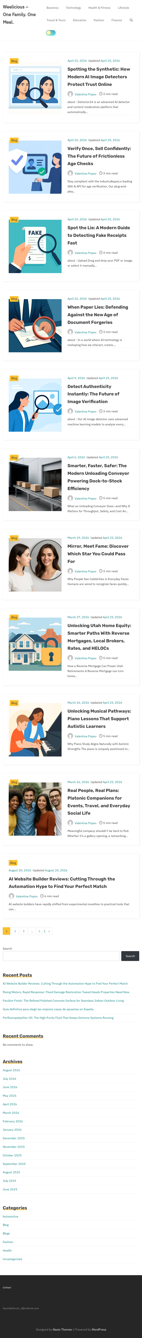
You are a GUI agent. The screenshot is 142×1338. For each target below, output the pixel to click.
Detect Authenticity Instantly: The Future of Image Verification (93, 394)
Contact (7, 1287)
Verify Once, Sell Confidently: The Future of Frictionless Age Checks (99, 156)
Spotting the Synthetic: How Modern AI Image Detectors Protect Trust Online (98, 77)
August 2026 (11, 1070)
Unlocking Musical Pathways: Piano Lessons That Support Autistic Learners (99, 719)
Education (79, 20)
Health (7, 1250)
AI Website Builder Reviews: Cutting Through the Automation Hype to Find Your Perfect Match (65, 983)
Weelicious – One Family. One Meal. (19, 14)
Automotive (10, 1216)
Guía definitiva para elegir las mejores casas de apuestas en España (48, 1009)
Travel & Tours (56, 20)
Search (7, 948)
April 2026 (10, 1104)
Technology (73, 7)
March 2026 (11, 1113)
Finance (116, 20)
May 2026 (9, 1095)
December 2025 (14, 1138)
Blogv (6, 1233)
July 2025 (9, 1181)
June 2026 (10, 1087)
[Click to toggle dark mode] (51, 33)
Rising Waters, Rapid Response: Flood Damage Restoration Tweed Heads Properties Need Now (66, 992)
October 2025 (12, 1155)
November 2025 (14, 1147)
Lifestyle (123, 7)
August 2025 (11, 1172)
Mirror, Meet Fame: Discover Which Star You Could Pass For (98, 554)
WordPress (99, 1329)
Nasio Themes (63, 1329)
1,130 (41, 931)
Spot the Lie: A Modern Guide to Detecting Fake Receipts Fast (98, 235)
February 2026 (13, 1121)
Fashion (99, 20)
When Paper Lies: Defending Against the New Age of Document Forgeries (97, 315)
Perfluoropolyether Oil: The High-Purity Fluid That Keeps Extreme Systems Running (58, 1018)
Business (53, 7)
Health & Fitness (99, 7)
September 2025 (14, 1164)
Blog (14, 61)
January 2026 (12, 1129)
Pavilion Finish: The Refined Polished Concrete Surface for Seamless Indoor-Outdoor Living (63, 1000)
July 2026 (9, 1079)
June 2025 (10, 1189)
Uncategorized (12, 1259)
